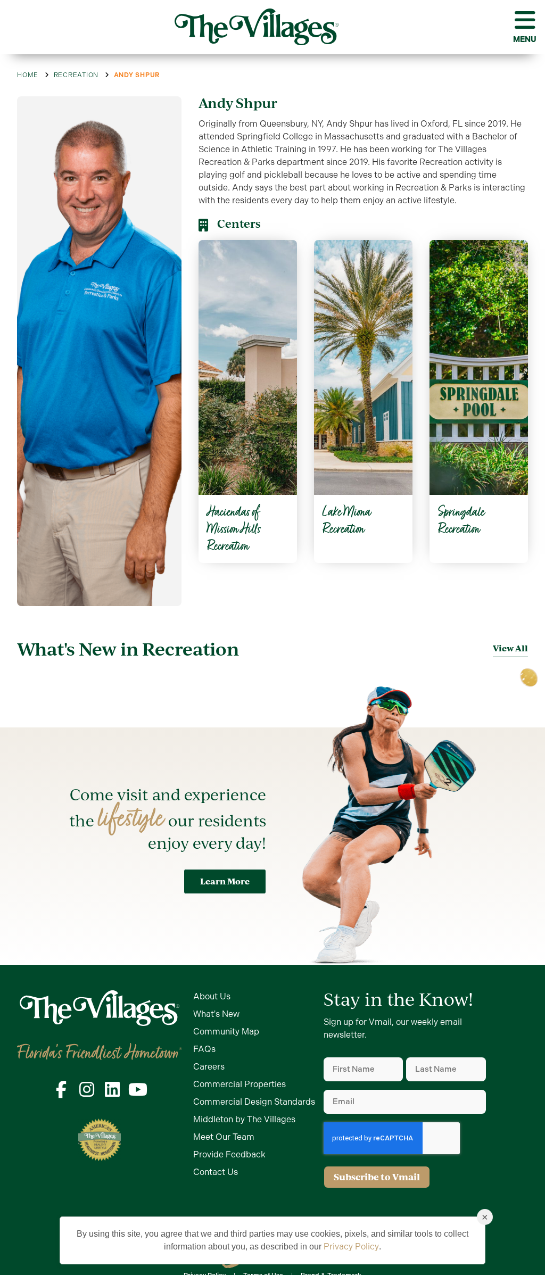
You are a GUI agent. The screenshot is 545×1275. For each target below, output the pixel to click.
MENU (524, 39)
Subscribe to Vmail (377, 1177)
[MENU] (524, 20)
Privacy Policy (351, 1246)
